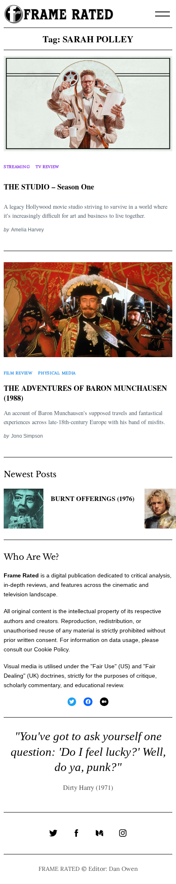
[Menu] (162, 14)
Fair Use (104, 666)
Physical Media (57, 373)
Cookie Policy (51, 649)
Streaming (17, 166)
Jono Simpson (27, 436)
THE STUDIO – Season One (49, 186)
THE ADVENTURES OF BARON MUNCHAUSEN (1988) (85, 393)
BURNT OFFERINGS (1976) (92, 498)
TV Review (47, 166)
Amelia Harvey (27, 229)
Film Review (18, 373)
